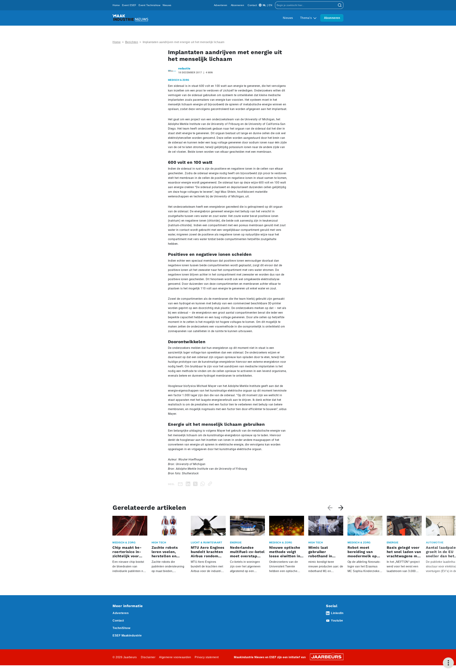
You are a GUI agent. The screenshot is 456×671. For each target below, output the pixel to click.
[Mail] (181, 483)
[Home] (130, 18)
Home (116, 5)
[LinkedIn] (189, 483)
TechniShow (121, 628)
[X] (196, 483)
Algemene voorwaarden (175, 657)
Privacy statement (207, 657)
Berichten (131, 42)
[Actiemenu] (448, 662)
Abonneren (237, 5)
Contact (252, 5)
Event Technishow (149, 5)
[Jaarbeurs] (326, 656)
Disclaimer (148, 657)
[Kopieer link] (211, 483)
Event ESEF (129, 5)
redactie (184, 68)
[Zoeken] (339, 5)
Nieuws (167, 5)
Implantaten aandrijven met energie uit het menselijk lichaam (183, 42)
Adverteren (220, 5)
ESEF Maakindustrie (127, 635)
